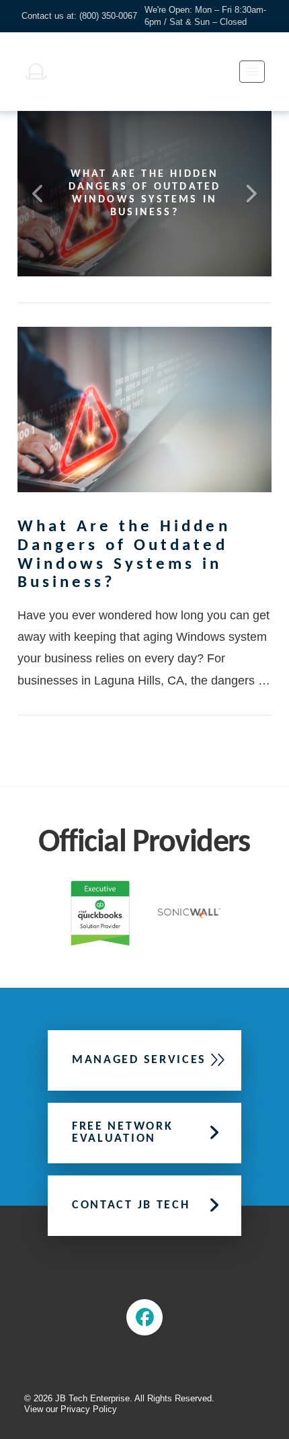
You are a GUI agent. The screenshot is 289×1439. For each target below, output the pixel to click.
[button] (252, 72)
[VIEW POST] (144, 409)
